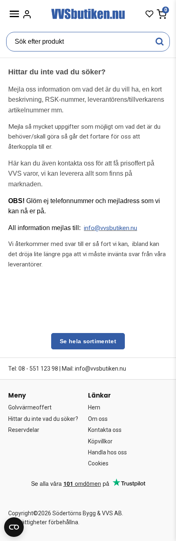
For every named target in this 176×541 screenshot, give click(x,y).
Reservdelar (23, 430)
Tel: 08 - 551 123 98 (33, 368)
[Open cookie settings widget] (14, 527)
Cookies (98, 463)
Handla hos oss (107, 452)
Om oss (98, 419)
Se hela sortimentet (88, 341)
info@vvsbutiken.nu (110, 228)
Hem (94, 407)
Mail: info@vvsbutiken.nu (94, 368)
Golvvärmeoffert (30, 407)
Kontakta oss (105, 430)
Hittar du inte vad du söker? (43, 419)
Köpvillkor (100, 441)
